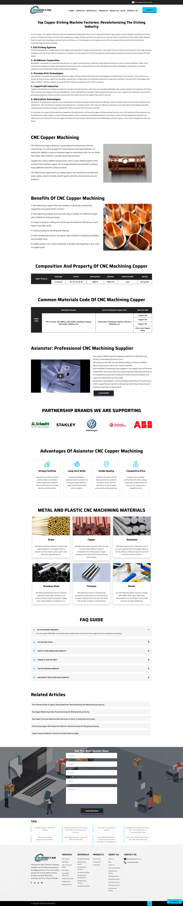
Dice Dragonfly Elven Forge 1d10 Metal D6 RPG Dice (76, 838)
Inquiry (175, 901)
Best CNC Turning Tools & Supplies (107, 829)
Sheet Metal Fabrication (65, 874)
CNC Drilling (65, 870)
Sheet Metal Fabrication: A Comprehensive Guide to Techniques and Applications (107, 839)
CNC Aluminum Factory (112, 889)
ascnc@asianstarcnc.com (143, 2)
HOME (71, 10)
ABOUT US (114, 10)
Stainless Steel (51, 586)
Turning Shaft (97, 862)
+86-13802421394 (132, 862)
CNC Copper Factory (114, 885)
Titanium (91, 586)
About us (111, 859)
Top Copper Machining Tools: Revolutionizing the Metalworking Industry (60, 712)
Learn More (103, 393)
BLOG (123, 10)
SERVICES (80, 10)
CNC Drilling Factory (114, 879)
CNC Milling (65, 862)
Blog (109, 862)
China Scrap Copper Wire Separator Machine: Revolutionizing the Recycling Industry (65, 726)
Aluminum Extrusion (68, 878)
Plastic (131, 586)
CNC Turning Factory (114, 868)
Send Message (91, 811)
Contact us (111, 865)
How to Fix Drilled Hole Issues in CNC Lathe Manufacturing (137, 838)
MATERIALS (92, 10)
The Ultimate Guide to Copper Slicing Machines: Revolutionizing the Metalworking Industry (68, 704)
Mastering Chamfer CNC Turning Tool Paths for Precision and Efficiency (75, 830)
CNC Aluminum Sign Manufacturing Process (45, 838)
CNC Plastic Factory (113, 882)
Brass (51, 539)
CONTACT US (132, 10)
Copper (91, 539)
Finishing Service (66, 885)
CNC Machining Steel (83, 873)
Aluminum (131, 539)
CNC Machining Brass (83, 859)
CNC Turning (65, 859)
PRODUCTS (103, 10)
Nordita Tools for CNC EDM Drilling (44, 829)
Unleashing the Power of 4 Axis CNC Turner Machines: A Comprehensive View (137, 830)
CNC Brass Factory (113, 876)
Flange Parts (96, 865)
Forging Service (66, 882)
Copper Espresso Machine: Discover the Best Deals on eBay (55, 733)
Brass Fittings (97, 859)
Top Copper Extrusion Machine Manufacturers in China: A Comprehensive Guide (63, 719)
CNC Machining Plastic (83, 886)
